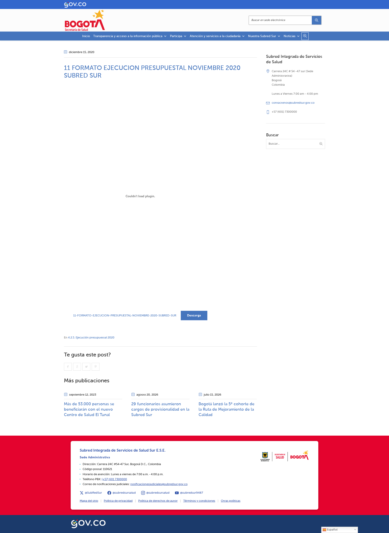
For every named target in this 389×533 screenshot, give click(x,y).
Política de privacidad (118, 500)
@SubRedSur (93, 492)
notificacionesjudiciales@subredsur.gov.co (159, 484)
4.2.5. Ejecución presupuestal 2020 (91, 337)
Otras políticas (230, 500)
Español (331, 529)
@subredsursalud (124, 492)
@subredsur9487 (191, 492)
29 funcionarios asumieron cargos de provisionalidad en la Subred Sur (160, 409)
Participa (176, 36)
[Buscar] (316, 20)
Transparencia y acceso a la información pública (127, 36)
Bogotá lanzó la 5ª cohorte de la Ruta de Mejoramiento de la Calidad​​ (226, 409)
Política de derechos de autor (158, 500)
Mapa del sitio (89, 500)
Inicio (86, 36)
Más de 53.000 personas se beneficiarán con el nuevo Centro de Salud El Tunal (89, 409)
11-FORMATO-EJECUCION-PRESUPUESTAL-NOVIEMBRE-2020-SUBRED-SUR (124, 315)
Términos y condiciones (199, 500)
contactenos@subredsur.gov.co (293, 102)
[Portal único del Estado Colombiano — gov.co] (88, 523)
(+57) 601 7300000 (114, 479)
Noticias (289, 36)
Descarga (194, 315)
